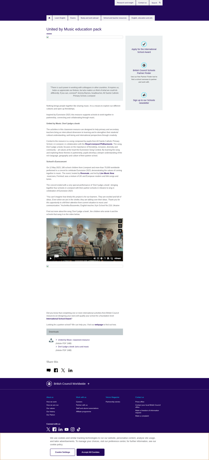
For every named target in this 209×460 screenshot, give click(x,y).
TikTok (79, 427)
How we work (51, 402)
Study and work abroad (89, 18)
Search (161, 3)
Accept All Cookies (90, 452)
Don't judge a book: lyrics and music (73, 347)
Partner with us (82, 405)
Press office (139, 402)
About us (49, 397)
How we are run (52, 405)
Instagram (73, 427)
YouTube (67, 427)
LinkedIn (61, 427)
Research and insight (125, 3)
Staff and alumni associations (87, 408)
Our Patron (50, 415)
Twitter (48, 427)
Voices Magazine (112, 397)
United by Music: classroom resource (74, 340)
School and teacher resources (115, 18)
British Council (53, 10)
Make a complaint (142, 416)
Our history (50, 411)
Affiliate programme (83, 411)
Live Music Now (107, 173)
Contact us (142, 3)
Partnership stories (113, 402)
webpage (99, 325)
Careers (79, 402)
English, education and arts (142, 18)
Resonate (84, 173)
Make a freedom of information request (147, 412)
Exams (73, 18)
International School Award (58, 319)
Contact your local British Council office (147, 406)
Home (49, 18)
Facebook (54, 427)
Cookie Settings (62, 452)
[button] (104, 383)
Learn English (60, 18)
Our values (50, 408)
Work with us (81, 397)
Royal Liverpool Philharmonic (98, 144)
